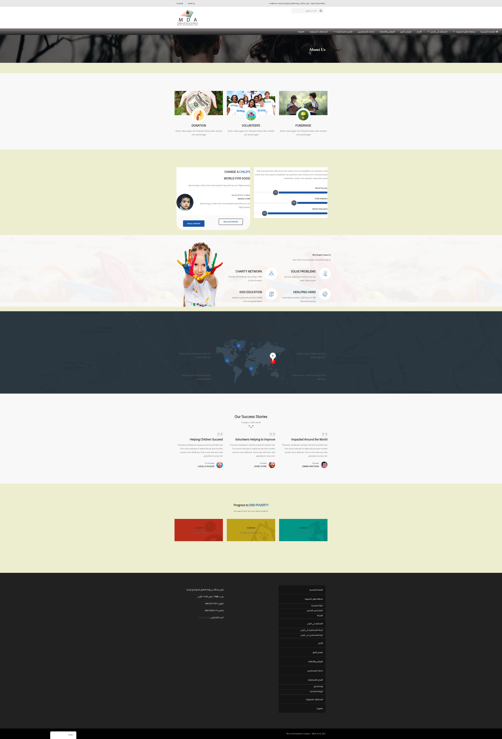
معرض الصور (405, 32)
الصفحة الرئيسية (488, 32)
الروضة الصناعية (316, 691)
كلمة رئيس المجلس (315, 610)
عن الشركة (191, 3)
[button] (251, 31)
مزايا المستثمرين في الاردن (312, 635)
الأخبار (419, 32)
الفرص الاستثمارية (344, 32)
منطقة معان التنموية (465, 32)
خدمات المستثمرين (366, 32)
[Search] (321, 10)
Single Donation (193, 223)
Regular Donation (231, 221)
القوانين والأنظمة (387, 32)
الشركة (320, 615)
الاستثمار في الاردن (438, 32)
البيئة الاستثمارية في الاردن (311, 630)
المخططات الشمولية (319, 32)
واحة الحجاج (318, 686)
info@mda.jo (203, 617)
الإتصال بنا (179, 3)
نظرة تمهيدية (317, 605)
